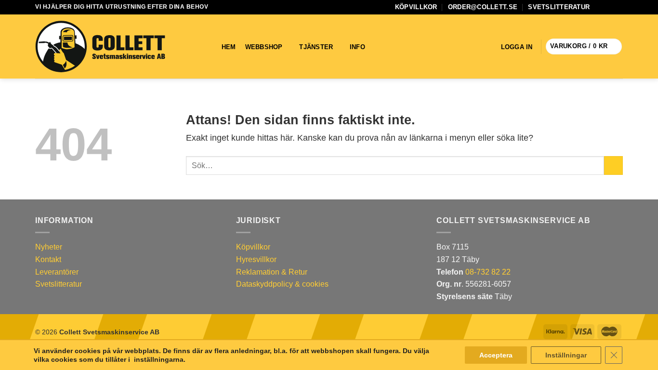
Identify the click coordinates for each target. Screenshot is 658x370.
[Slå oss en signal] (618, 7)
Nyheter (48, 247)
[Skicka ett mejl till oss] (609, 7)
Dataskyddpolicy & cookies (282, 284)
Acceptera (496, 355)
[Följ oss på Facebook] (600, 7)
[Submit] (613, 165)
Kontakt (48, 259)
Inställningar (566, 355)
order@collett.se (482, 7)
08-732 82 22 (488, 272)
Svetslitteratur (559, 7)
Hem (229, 47)
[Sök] (386, 46)
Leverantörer (57, 272)
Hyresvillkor (256, 259)
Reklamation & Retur (271, 272)
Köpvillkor (416, 7)
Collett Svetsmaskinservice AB (109, 332)
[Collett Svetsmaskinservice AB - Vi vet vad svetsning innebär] (100, 47)
